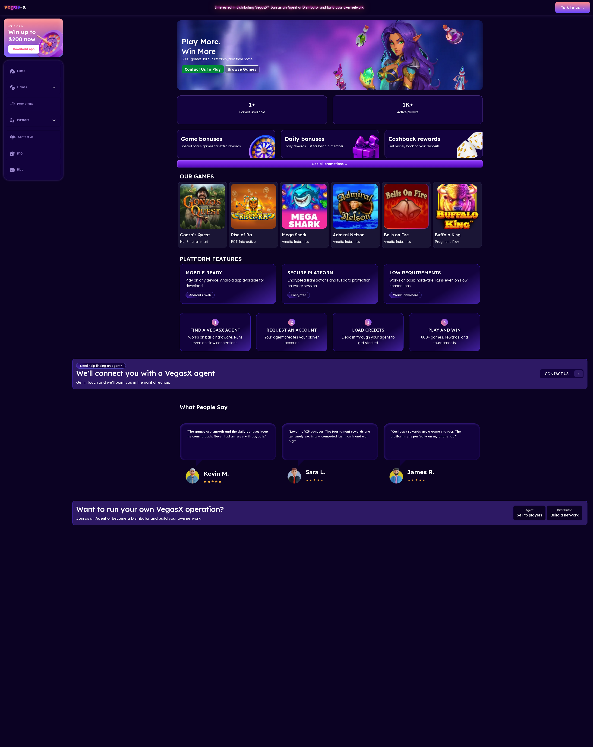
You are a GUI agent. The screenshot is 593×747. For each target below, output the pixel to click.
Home (20, 71)
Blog (19, 169)
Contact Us (25, 137)
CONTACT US (557, 373)
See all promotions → (330, 164)
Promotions (24, 103)
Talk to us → (573, 7)
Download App (24, 49)
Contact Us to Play (203, 69)
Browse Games (242, 69)
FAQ (19, 153)
